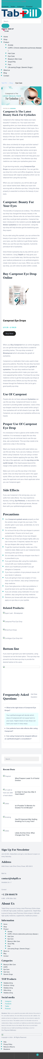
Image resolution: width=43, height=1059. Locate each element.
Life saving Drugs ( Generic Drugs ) (19, 949)
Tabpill (20, 254)
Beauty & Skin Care (14, 941)
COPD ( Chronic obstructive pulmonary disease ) (23, 934)
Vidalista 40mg (8, 988)
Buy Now (9, 333)
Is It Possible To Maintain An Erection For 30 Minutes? (25, 807)
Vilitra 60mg (7, 990)
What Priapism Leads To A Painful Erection (27, 779)
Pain (9, 946)
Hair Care (11, 936)
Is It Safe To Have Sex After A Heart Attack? (25, 793)
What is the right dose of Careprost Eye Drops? (20, 708)
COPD (6, 967)
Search (21, 1056)
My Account (7, 1056)
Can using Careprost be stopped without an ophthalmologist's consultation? (21, 737)
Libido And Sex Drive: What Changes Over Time (25, 834)
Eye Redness (20, 500)
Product (6, 929)
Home (5, 924)
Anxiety (10, 932)
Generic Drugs (8, 974)
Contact (6, 956)
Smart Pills (11, 944)
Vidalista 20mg (8, 993)
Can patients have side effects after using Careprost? (21, 729)
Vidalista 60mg (8, 983)
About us (6, 951)
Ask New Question (34, 695)
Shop (5, 927)
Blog (5, 953)
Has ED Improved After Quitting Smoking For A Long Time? (26, 820)
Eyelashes (32, 399)
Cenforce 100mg (9, 985)
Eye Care (11, 939)
